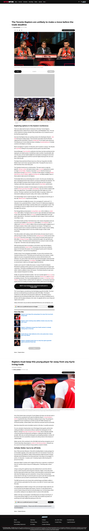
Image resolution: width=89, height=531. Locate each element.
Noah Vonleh (29, 247)
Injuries (40, 1)
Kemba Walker (22, 171)
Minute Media (7, 527)
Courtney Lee (23, 224)
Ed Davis (20, 188)
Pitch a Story (17, 522)
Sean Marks (43, 184)
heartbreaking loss (45, 142)
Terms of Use (45, 522)
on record (41, 169)
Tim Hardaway (44, 222)
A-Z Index (32, 524)
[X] (81, 1)
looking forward (40, 235)
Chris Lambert (17, 369)
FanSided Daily (70, 520)
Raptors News (21, 352)
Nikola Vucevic (22, 198)
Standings (31, 1)
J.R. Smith (46, 278)
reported (39, 171)
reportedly (18, 148)
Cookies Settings (46, 524)
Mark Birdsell (16, 27)
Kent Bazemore (30, 222)
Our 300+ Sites (58, 520)
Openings (32, 520)
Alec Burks (51, 276)
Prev (18, 71)
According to (33, 260)
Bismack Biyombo (35, 174)
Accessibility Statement (19, 524)
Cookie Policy (58, 522)
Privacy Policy (33, 522)
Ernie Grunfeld (26, 151)
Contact (44, 520)
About (15, 520)
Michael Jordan (22, 169)
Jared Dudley (35, 188)
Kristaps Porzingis (24, 239)
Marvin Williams (25, 174)
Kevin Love (49, 274)
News (16, 1)
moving (33, 211)
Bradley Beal (36, 140)
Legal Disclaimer (71, 522)
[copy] (22, 30)
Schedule (25, 1)
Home (15, 352)
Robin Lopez (38, 211)
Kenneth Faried (26, 188)
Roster (35, 1)
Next (51, 71)
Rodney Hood (43, 276)
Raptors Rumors (21, 511)
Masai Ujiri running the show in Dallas (31, 431)
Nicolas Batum (27, 172)
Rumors (20, 1)
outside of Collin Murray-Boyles (38, 443)
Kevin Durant (17, 237)
